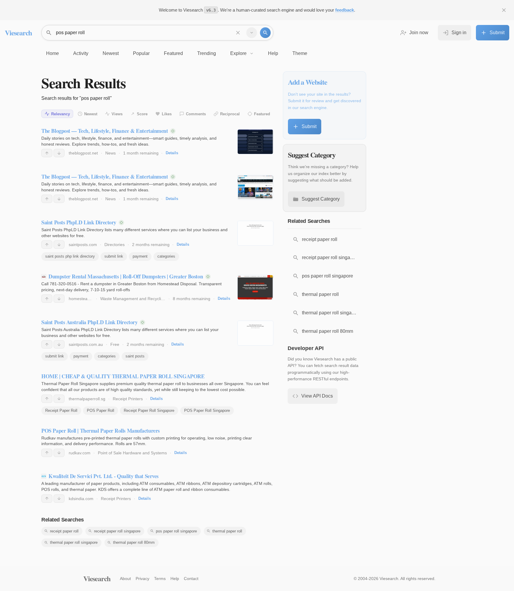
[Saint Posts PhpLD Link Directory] (255, 233)
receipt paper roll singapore (117, 531)
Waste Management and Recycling (133, 298)
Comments (196, 114)
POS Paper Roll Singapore (207, 410)
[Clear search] (238, 32)
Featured (262, 114)
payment (140, 256)
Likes (167, 114)
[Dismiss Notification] (504, 10)
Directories (114, 244)
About (125, 578)
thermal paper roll (227, 531)
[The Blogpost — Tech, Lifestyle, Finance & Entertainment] (255, 141)
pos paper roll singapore (176, 531)
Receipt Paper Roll (61, 410)
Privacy (142, 578)
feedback (344, 9)
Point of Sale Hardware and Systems (132, 452)
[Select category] (251, 32)
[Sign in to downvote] (59, 153)
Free (114, 344)
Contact (191, 578)
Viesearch (18, 32)
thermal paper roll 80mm (134, 542)
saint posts (135, 356)
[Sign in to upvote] (46, 153)
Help (174, 578)
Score (142, 114)
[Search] (265, 32)
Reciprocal (230, 114)
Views (117, 114)
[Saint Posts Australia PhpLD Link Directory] (255, 333)
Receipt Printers (128, 398)
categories (166, 256)
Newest (90, 114)
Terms (160, 578)
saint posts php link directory (70, 256)
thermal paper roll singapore (74, 542)
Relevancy (60, 114)
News (110, 153)
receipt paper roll (64, 531)
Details (172, 153)
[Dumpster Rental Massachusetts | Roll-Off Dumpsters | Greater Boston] (255, 287)
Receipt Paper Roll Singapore (149, 410)
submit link (113, 256)
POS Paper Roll (100, 410)
